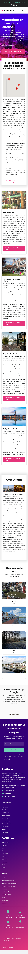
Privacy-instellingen (7, 947)
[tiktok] (16, 5)
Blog (3, 897)
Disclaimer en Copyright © (9, 886)
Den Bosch (5, 853)
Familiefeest (5, 826)
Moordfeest (5, 832)
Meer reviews (14, 714)
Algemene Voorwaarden (8, 880)
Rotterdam (5, 845)
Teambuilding (6, 821)
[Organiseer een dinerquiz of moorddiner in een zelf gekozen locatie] (14, 408)
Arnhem (4, 856)
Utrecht (4, 848)
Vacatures (5, 900)
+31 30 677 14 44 (8, 2)
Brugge (4, 867)
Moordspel (5, 809)
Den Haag (4, 850)
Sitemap (4, 903)
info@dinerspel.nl (20, 2)
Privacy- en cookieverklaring (10, 883)
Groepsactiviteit (6, 823)
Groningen (5, 859)
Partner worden (6, 894)
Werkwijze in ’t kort (7, 878)
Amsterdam (5, 842)
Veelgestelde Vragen (8, 891)
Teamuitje (5, 818)
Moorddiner (5, 807)
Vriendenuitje (6, 829)
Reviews (4, 889)
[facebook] (11, 5)
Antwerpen (5, 862)
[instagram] (14, 5)
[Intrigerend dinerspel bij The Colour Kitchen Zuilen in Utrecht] (14, 258)
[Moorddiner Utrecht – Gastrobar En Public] (14, 333)
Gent (3, 864)
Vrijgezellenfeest (6, 815)
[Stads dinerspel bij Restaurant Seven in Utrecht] (14, 191)
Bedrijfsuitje (5, 812)
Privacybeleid (7, 759)
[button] (9, 79)
